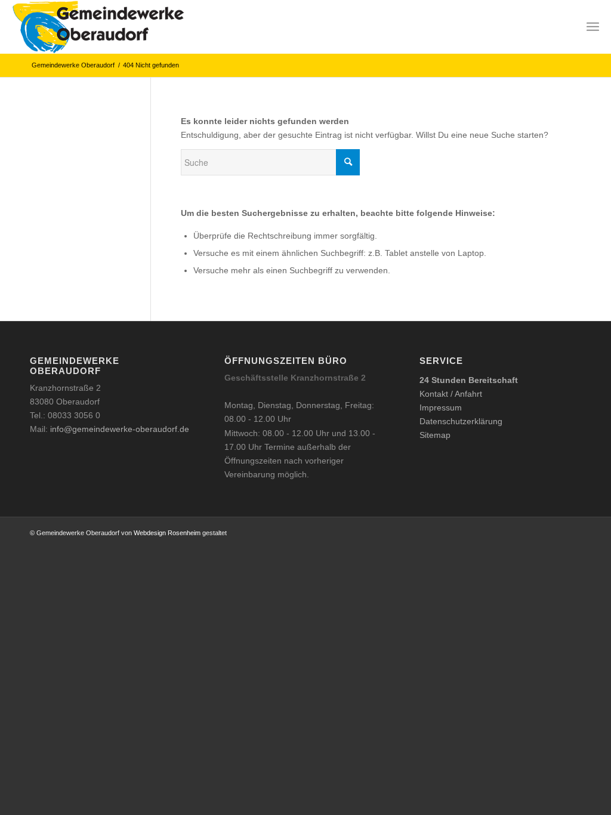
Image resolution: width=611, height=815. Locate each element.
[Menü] (593, 27)
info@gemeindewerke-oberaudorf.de (119, 429)
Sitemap (434, 435)
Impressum (440, 407)
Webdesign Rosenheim (167, 532)
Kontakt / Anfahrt (450, 394)
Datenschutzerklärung (460, 421)
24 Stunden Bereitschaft (468, 380)
